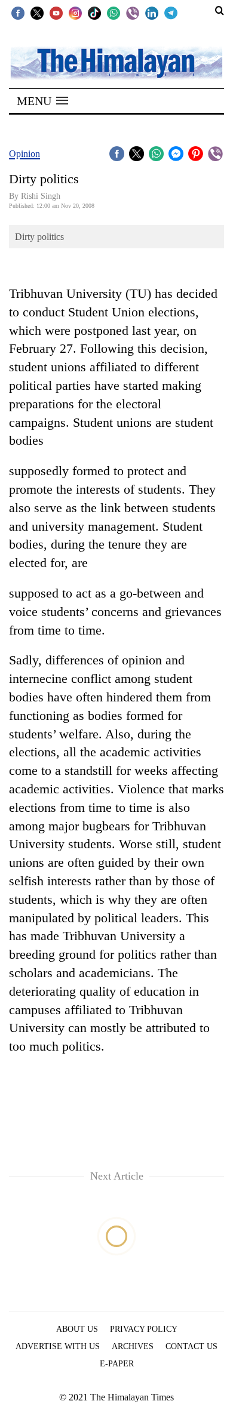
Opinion (24, 154)
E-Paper (117, 1363)
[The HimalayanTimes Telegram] (171, 13)
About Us (77, 1329)
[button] (42, 101)
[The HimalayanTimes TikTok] (94, 13)
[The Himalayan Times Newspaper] (116, 62)
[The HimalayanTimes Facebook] (18, 13)
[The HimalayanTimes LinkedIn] (152, 13)
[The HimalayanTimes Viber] (132, 13)
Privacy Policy (143, 1329)
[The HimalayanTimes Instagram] (75, 13)
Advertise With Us (58, 1346)
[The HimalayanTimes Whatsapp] (113, 13)
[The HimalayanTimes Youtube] (56, 13)
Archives (133, 1346)
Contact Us (191, 1346)
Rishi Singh (40, 196)
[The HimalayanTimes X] (37, 13)
